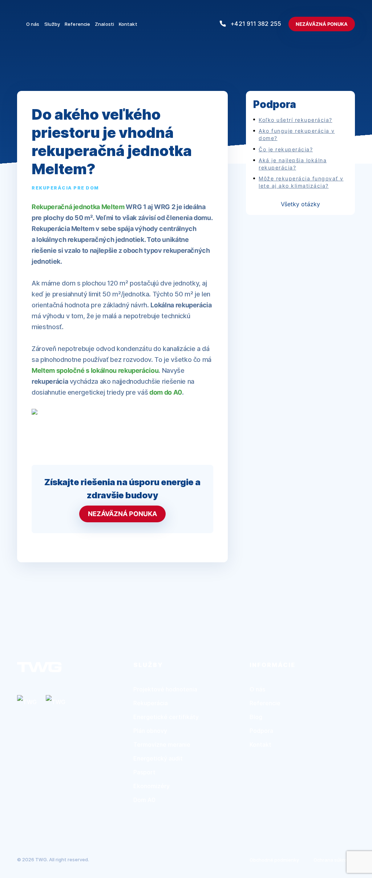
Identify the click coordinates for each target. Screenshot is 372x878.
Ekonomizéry (151, 786)
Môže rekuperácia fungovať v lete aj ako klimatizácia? (301, 182)
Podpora (261, 730)
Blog (256, 717)
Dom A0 (144, 799)
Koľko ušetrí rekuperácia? (295, 120)
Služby (52, 24)
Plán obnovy (150, 730)
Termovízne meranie (161, 744)
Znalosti (104, 24)
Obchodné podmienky (274, 860)
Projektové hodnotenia (165, 689)
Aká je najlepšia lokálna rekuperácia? (293, 164)
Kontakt (128, 24)
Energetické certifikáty (166, 717)
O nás (33, 24)
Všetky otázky (300, 204)
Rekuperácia (150, 703)
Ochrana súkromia (334, 860)
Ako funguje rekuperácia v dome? (297, 134)
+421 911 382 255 (256, 23)
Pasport (144, 772)
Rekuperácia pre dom (65, 188)
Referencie (77, 24)
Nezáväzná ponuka (322, 24)
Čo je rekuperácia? (286, 149)
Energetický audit (158, 758)
